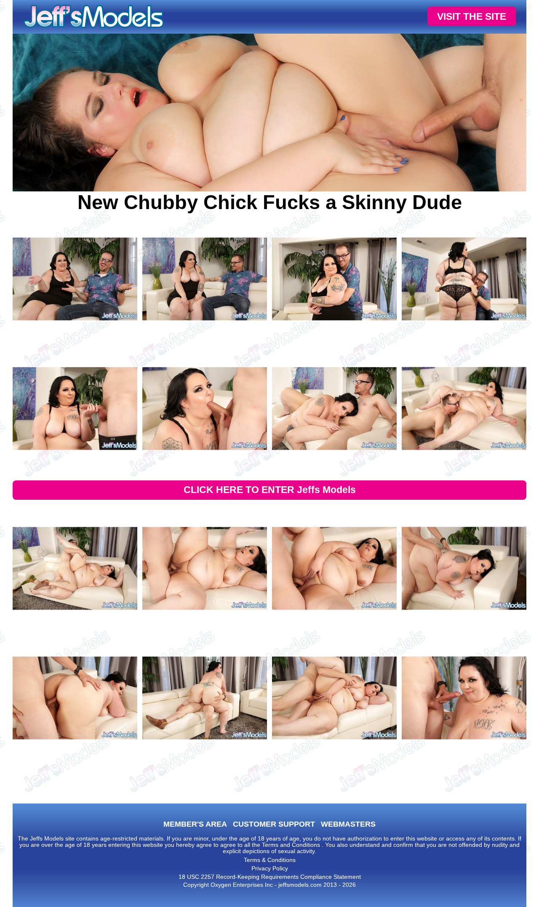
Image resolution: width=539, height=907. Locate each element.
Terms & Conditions (270, 860)
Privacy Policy (269, 868)
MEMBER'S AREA (195, 824)
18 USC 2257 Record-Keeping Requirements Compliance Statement (270, 876)
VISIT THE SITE (471, 16)
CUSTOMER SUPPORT (274, 824)
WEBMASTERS (348, 824)
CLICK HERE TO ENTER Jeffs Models (270, 489)
